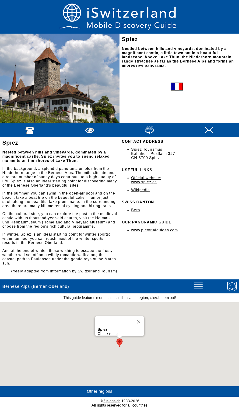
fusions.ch (112, 401)
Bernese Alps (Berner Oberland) (35, 286)
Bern (135, 210)
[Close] (138, 321)
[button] (119, 343)
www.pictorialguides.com (154, 230)
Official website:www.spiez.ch (146, 180)
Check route (108, 334)
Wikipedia (140, 190)
